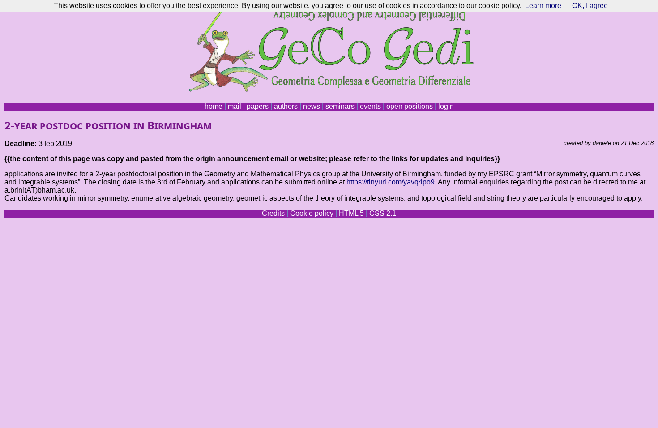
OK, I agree (590, 5)
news (311, 106)
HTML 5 (351, 213)
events (370, 106)
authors (286, 106)
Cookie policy (311, 213)
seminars (340, 106)
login (446, 106)
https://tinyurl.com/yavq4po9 (390, 182)
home (213, 106)
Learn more (543, 5)
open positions (409, 106)
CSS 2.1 (382, 213)
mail (234, 106)
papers (258, 106)
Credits (273, 213)
